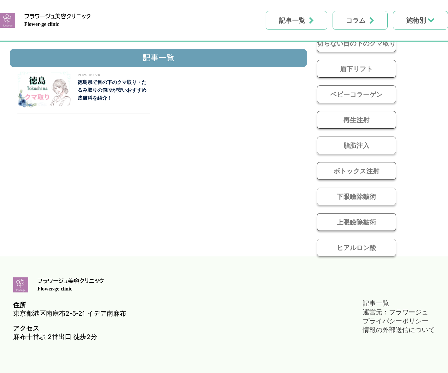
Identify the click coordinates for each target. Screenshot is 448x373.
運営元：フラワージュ (395, 312)
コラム (356, 20)
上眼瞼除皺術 (356, 222)
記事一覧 (292, 20)
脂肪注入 (356, 145)
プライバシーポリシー (395, 321)
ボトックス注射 (356, 171)
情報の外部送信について (399, 330)
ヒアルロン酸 (356, 248)
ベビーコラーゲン (356, 94)
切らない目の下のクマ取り (356, 43)
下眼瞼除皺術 (356, 196)
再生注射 (356, 120)
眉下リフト (356, 69)
